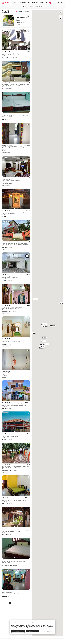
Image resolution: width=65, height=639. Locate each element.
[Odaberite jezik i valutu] (58, 2)
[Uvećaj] (60, 16)
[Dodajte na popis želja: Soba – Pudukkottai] (28, 93)
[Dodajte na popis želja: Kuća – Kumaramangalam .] (28, 413)
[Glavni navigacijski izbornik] (61, 2)
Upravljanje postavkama (47, 631)
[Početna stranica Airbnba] (5, 2)
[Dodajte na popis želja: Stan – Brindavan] (28, 351)
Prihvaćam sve (18, 631)
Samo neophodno (32, 631)
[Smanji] (60, 18)
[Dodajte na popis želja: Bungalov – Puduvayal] (28, 125)
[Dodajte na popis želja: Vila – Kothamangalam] (28, 508)
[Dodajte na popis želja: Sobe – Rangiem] (28, 477)
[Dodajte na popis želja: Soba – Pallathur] (28, 254)
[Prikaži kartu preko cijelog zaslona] (60, 12)
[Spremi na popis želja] (28, 16)
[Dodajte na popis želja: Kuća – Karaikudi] (28, 157)
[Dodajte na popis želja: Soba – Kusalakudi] (28, 539)
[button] (17, 22)
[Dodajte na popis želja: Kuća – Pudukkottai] (28, 31)
